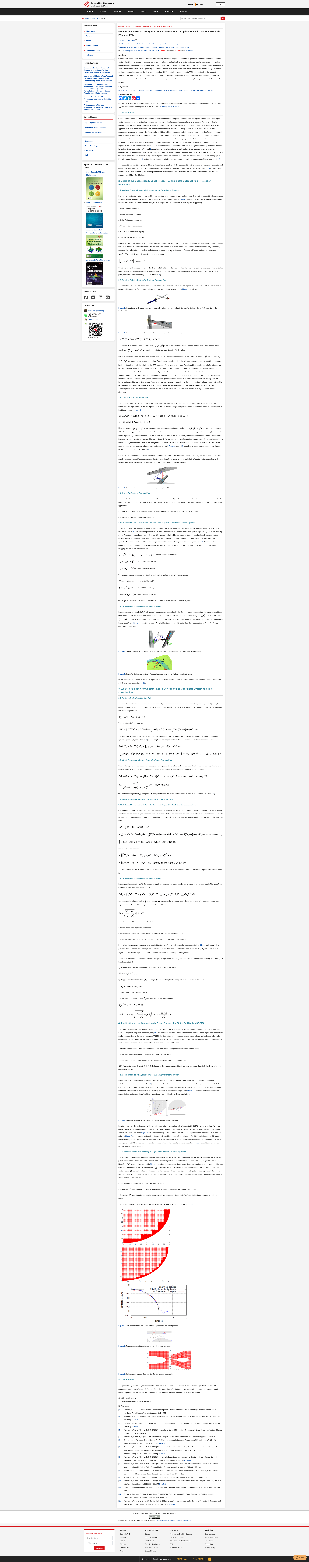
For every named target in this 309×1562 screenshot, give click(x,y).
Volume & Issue (176, 1547)
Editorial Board (92, 45)
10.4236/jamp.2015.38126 (133, 51)
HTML (151, 51)
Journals (117, 11)
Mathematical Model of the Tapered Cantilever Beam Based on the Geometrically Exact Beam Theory (98, 78)
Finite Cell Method (207, 90)
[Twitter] (86, 297)
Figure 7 (144, 1133)
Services (169, 11)
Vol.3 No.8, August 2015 (163, 26)
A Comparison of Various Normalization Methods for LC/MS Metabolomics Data (98, 107)
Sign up (144, 1559)
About (155, 11)
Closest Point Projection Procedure (131, 90)
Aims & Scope (92, 31)
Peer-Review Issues (152, 1544)
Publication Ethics (211, 1537)
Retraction (209, 1544)
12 (150, 740)
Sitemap (123, 1544)
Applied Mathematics (94, 202)
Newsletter (88, 141)
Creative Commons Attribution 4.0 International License (172, 1520)
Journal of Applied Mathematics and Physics (135, 26)
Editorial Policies (151, 1537)
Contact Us (89, 150)
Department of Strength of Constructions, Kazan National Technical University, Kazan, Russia (154, 47)
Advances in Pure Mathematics (98, 260)
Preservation (209, 1541)
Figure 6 (190, 1091)
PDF (145, 51)
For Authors (149, 1541)
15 (150, 1084)
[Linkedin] (100, 297)
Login (220, 4)
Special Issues (150, 1551)
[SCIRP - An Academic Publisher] (99, 4)
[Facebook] (93, 297)
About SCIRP (152, 1530)
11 (143, 612)
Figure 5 (136, 623)
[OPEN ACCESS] (195, 4)
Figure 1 (183, 199)
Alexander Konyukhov (126, 40)
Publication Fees (93, 50)
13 (177, 953)
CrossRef (134, 1420)
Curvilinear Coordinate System (157, 90)
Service (174, 1530)
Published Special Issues (95, 127)
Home (90, 11)
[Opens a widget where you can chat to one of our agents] (300, 1558)
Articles (102, 11)
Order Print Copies (177, 1537)
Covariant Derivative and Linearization (184, 90)
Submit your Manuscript (162, 1559)
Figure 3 (137, 410)
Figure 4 (200, 542)
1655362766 (93, 320)
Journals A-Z (125, 1534)
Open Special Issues (93, 122)
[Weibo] (108, 297)
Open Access (210, 1534)
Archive (89, 41)
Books (131, 11)
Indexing (89, 55)
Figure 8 (153, 1164)
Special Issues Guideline (95, 132)
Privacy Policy (210, 1547)
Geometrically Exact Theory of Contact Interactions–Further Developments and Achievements (97, 70)
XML (157, 51)
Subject (123, 1537)
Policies (209, 1530)
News (143, 11)
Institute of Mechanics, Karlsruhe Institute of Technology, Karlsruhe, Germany (148, 44)
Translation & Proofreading (180, 1541)
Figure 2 (185, 289)
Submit (183, 11)
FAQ (86, 155)
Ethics (147, 1534)
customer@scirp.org (96, 311)
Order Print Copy (91, 146)
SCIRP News (182, 1559)
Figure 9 (191, 1204)
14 (155, 1033)
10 (134, 532)
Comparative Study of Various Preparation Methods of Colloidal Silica (97, 99)
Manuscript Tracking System (181, 1534)
